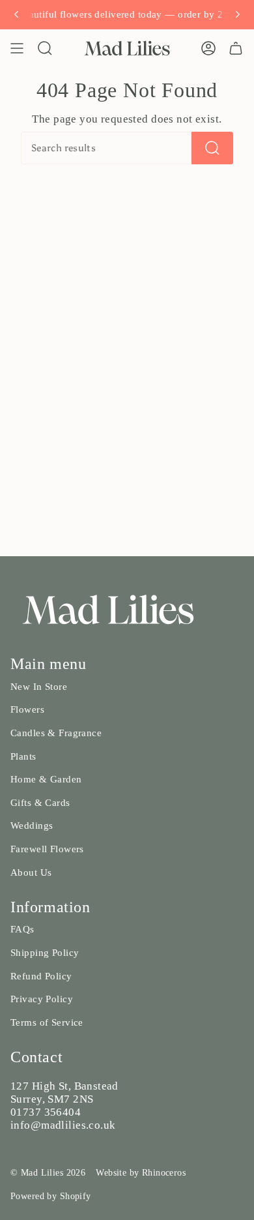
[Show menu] (17, 48)
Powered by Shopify (50, 1196)
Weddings (31, 825)
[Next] (238, 14)
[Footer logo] (108, 609)
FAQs (22, 929)
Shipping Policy (44, 952)
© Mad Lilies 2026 (47, 1173)
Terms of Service (46, 1022)
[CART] (235, 48)
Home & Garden (46, 779)
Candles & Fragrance (56, 733)
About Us (30, 872)
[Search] (212, 148)
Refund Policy (41, 976)
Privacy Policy (41, 999)
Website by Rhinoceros (141, 1173)
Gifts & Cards (40, 802)
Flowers (27, 709)
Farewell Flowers (47, 849)
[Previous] (16, 14)
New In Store (38, 686)
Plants (23, 756)
